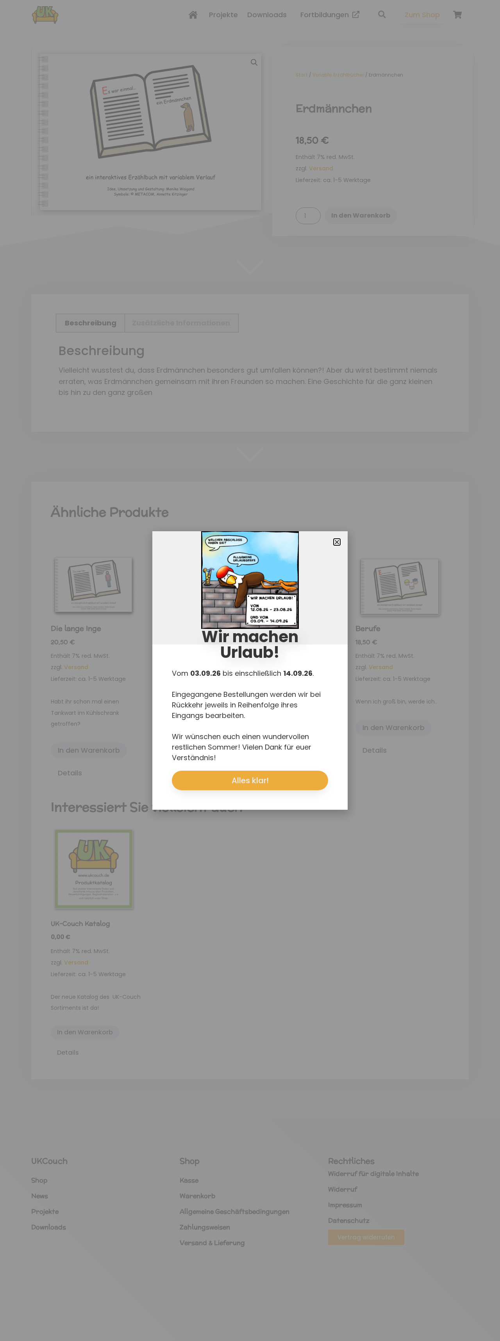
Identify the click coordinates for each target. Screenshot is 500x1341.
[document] (250, 670)
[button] (337, 542)
